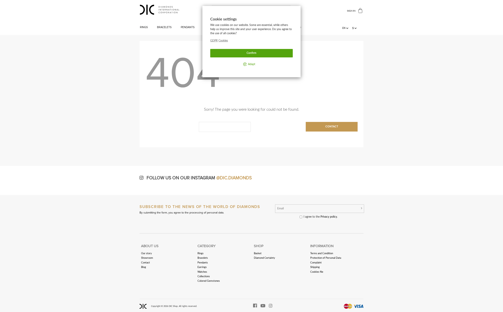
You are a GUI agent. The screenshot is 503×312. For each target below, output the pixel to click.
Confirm (251, 53)
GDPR (214, 40)
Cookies (223, 40)
